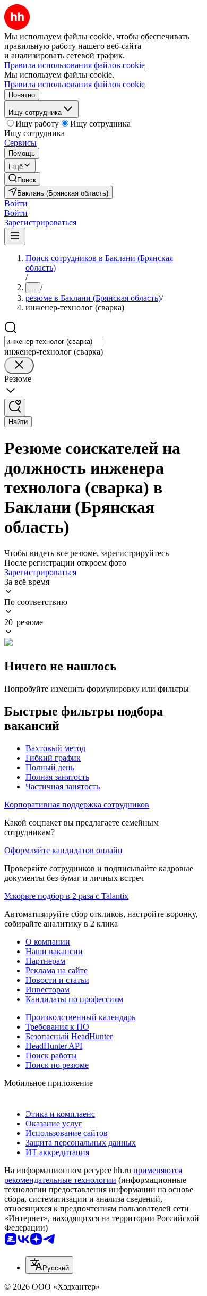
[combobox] (53, 341)
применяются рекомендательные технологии (93, 1175)
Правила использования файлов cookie (74, 84)
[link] (22, 179)
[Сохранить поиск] (14, 407)
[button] (16, 203)
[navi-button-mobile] (14, 236)
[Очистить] (19, 365)
